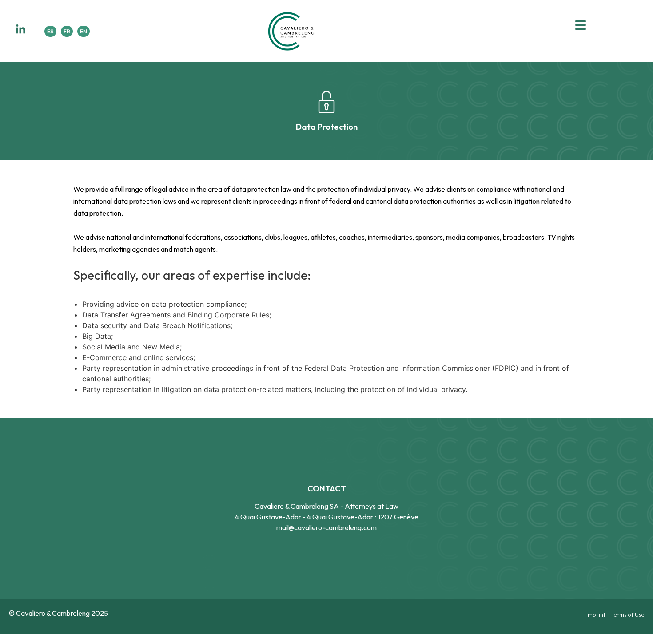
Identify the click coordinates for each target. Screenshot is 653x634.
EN (83, 31)
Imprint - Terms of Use (615, 614)
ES (50, 31)
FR (67, 31)
